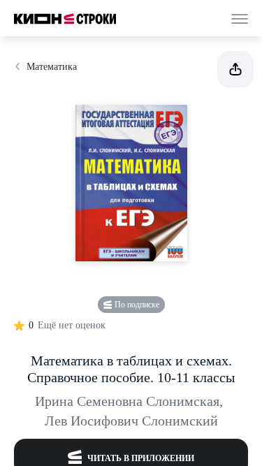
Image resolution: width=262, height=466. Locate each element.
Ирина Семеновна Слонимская (129, 401)
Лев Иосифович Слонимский (131, 420)
